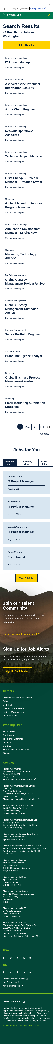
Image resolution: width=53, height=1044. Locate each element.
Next (20, 427)
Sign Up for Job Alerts (17, 671)
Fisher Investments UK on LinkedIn (19, 799)
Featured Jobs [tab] (9, 462)
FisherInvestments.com (14, 978)
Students (7, 742)
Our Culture (8, 735)
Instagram (30, 958)
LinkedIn (4, 958)
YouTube (24, 958)
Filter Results (26, 45)
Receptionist (16, 557)
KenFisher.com (10, 982)
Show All (45, 433)
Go (48, 427)
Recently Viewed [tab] (27, 462)
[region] (26, 6)
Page (27, 427)
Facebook (17, 958)
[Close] (49, 4)
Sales (5, 701)
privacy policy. (36, 8)
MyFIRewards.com (11, 986)
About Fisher (9, 731)
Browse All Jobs (10, 715)
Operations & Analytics (13, 708)
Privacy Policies (12, 1002)
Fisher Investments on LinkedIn (18, 779)
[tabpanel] (26, 526)
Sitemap (7, 753)
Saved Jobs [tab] (44, 462)
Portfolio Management (13, 712)
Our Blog (7, 746)
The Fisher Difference (13, 739)
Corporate (7, 705)
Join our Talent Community (20, 634)
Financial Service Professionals (17, 697)
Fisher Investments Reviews (16, 749)
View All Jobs (26, 578)
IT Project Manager (21, 481)
